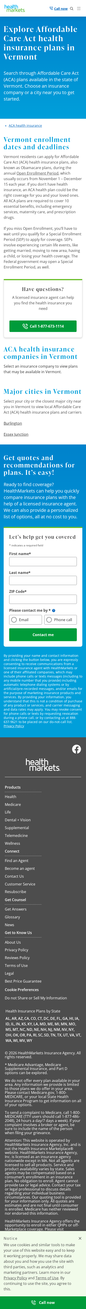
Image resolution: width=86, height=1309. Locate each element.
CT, (40, 1018)
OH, (9, 1035)
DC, (47, 1018)
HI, (71, 1018)
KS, (24, 1023)
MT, (16, 1029)
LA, (36, 1023)
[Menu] (80, 9)
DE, (53, 1018)
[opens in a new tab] (76, 752)
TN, (53, 1035)
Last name (18, 572)
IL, (13, 1023)
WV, (22, 1040)
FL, (59, 1018)
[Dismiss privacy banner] (80, 1238)
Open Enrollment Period (37, 173)
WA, (9, 1040)
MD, (43, 1023)
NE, (37, 1029)
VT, (78, 1035)
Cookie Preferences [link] (22, 989)
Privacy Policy (14, 726)
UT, (66, 1035)
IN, (18, 1023)
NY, (72, 1029)
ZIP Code (17, 591)
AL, (8, 1018)
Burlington (13, 423)
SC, (40, 1035)
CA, (27, 1018)
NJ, (50, 1029)
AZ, (21, 1018)
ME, (50, 1023)
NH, (44, 1029)
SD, (47, 1035)
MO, (72, 1023)
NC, (23, 1029)
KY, (30, 1023)
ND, (30, 1029)
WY (29, 1040)
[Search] (72, 9)
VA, (72, 1035)
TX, (59, 1035)
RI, (35, 1035)
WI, (16, 1040)
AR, (14, 1018)
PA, (29, 1035)
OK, (16, 1035)
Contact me (43, 634)
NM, (57, 1029)
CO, (34, 1018)
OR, (23, 1035)
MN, (64, 1023)
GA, (65, 1018)
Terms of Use (47, 1277)
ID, (8, 1023)
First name (19, 553)
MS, (9, 1029)
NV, (65, 1029)
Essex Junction (16, 434)
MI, (57, 1023)
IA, (77, 1018)
